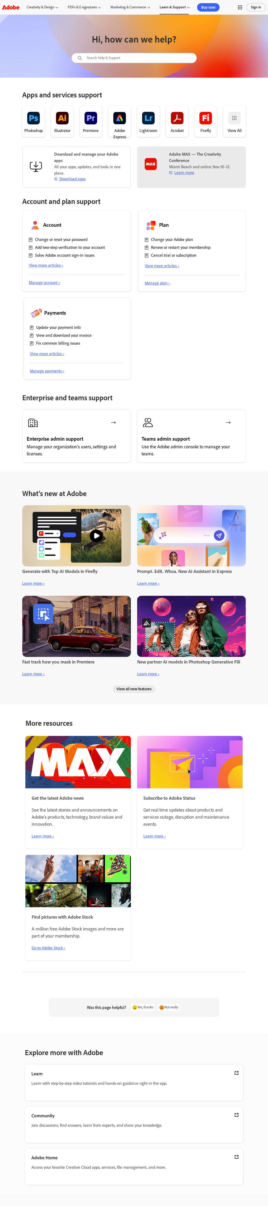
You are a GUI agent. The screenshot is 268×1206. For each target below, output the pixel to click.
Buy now (208, 7)
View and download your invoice (64, 335)
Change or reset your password (61, 239)
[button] (240, 7)
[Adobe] (10, 7)
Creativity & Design (40, 7)
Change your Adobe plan (172, 239)
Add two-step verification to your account (70, 247)
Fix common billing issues (58, 343)
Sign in (256, 7)
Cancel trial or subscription (174, 255)
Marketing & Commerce (128, 7)
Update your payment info (58, 327)
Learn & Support (173, 7)
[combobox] (134, 58)
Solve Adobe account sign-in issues (64, 255)
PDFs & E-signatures (82, 7)
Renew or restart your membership (180, 247)
